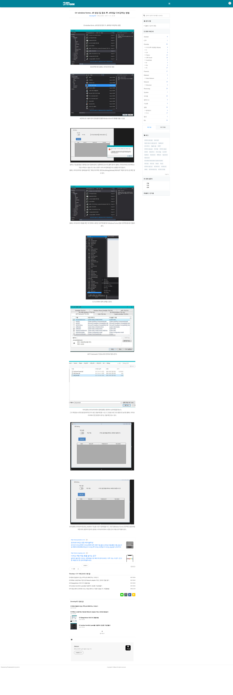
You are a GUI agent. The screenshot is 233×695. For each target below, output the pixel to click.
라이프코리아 (16, 667)
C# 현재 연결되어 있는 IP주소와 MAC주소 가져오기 (84, 577)
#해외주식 (151, 152)
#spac (157, 163)
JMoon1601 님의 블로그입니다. (83, 649)
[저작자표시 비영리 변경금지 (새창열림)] (132, 566)
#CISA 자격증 (161, 169)
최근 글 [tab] (149, 127)
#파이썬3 (156, 140)
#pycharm (165, 154)
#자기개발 (158, 152)
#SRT (159, 146)
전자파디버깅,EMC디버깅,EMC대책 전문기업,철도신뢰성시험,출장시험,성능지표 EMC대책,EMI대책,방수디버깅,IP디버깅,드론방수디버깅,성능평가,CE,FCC (96, 546)
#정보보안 (147, 157)
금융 (156, 107)
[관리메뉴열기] (229, 3)
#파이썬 (152, 163)
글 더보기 (102, 633)
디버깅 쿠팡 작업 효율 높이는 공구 (83, 556)
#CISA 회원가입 (153, 169)
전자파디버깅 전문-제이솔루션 (82, 543)
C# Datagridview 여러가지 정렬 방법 (79, 583)
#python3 (161, 143)
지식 (157, 113)
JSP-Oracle (157, 57)
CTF (156, 40)
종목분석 (157, 110)
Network (156, 82)
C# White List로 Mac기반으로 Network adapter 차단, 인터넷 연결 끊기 (89, 580)
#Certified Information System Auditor (154, 160)
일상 (156, 116)
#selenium (152, 154)
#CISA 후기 (157, 166)
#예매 (146, 169)
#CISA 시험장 (163, 149)
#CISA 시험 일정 (149, 149)
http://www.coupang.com (78, 553)
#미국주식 (147, 146)
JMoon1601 (100, 15)
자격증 (156, 96)
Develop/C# (92, 15)
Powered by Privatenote (7, 667)
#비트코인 (163, 166)
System (156, 92)
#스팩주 (165, 152)
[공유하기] (78, 569)
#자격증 (156, 149)
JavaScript (157, 60)
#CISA (146, 152)
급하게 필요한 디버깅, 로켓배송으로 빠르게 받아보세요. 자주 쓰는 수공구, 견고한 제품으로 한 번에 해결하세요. (96, 559)
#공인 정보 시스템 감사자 (151, 143)
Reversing (156, 88)
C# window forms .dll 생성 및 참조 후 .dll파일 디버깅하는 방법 (102, 13)
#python (147, 154)
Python (157, 55)
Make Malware (157, 78)
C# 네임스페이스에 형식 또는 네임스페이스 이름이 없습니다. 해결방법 (89, 588)
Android (156, 37)
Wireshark (157, 85)
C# (77, 574)
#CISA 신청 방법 (149, 140)
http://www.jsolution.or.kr (78, 540)
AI (157, 68)
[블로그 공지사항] (150, 26)
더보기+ (167, 174)
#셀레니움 (153, 146)
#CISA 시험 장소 (149, 166)
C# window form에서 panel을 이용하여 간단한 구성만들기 (85, 586)
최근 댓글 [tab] (162, 127)
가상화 (156, 103)
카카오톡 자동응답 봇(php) (157, 47)
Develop (72, 574)
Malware (156, 75)
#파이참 (146, 163)
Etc (157, 65)
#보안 (161, 163)
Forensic (156, 71)
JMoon (69, 3)
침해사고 (156, 100)
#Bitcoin (159, 154)
